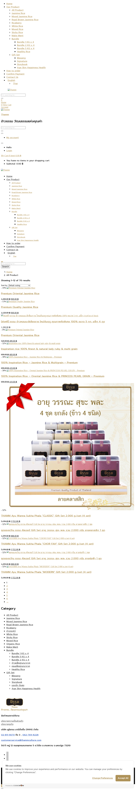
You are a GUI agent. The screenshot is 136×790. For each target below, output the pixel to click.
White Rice (17, 26)
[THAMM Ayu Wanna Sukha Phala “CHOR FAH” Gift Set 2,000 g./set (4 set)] (41, 538)
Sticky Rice (17, 32)
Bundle (15, 38)
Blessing (21, 58)
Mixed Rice (17, 29)
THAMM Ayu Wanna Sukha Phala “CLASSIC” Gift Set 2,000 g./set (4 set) (46, 516)
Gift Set (16, 54)
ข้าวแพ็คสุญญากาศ (21, 663)
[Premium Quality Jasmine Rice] (21, 301)
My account (12, 137)
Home (9, 3)
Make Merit (17, 35)
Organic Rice (13, 643)
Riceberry (17, 22)
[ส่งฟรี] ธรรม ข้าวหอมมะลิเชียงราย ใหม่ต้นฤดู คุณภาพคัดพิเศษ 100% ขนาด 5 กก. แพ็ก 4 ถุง (53, 321)
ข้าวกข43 (11, 631)
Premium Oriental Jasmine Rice (20, 293)
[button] (11, 155)
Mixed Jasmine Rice (22, 16)
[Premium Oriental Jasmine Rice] (21, 288)
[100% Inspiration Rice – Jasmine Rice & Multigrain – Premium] (34, 357)
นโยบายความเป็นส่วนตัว (12, 721)
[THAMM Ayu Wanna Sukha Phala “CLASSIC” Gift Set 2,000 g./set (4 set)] (70, 510)
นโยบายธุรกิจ (7, 724)
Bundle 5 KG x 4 (25, 48)
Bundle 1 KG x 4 (25, 42)
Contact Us (12, 77)
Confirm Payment (15, 74)
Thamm (5, 114)
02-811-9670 (8, 735)
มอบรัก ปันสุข (18, 685)
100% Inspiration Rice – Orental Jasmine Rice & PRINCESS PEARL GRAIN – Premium (52, 376)
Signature (22, 61)
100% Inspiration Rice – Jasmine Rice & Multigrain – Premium (39, 362)
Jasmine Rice (18, 13)
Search (5, 266)
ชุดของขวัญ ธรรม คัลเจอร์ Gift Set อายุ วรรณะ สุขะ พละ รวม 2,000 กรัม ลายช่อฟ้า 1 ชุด (51, 558)
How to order (13, 70)
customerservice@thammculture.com (21, 740)
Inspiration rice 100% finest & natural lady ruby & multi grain (39, 349)
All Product (18, 10)
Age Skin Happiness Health (31, 67)
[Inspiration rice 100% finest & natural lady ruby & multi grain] (33, 343)
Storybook (22, 64)
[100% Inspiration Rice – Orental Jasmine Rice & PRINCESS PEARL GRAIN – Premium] (46, 370)
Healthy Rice (23, 51)
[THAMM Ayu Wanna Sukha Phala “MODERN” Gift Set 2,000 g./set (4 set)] (40, 566)
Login (9, 150)
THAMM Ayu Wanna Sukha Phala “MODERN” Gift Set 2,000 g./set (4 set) (46, 572)
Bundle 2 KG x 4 (26, 45)
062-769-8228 (30, 735)
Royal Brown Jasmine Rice (25, 19)
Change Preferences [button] (102, 778)
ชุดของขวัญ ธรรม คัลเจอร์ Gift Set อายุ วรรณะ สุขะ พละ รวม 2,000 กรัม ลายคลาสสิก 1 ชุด (53, 530)
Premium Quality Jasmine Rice (19, 307)
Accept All (123, 778)
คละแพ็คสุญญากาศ (21, 666)
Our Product (12, 7)
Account (4, 107)
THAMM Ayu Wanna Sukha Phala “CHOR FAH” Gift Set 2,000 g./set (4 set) (47, 544)
